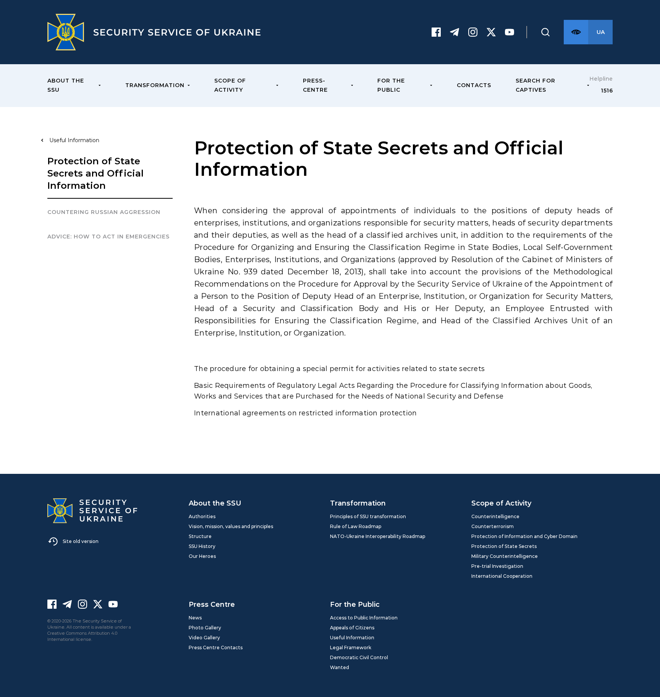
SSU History (202, 546)
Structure (200, 536)
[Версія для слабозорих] (576, 32)
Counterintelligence (495, 516)
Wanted (339, 667)
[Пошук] (545, 32)
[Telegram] (454, 32)
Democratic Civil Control (359, 657)
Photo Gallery (205, 628)
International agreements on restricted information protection (306, 413)
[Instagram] (472, 32)
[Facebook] (436, 32)
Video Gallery (204, 637)
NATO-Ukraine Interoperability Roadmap (377, 536)
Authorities (202, 516)
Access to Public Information (364, 618)
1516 (607, 90)
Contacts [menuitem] (474, 85)
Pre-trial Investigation (497, 566)
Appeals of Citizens (352, 628)
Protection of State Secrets (504, 546)
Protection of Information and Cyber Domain (524, 536)
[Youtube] (509, 32)
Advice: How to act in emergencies (108, 236)
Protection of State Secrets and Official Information (95, 173)
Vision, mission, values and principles (231, 526)
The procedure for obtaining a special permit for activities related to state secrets (340, 369)
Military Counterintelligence (504, 556)
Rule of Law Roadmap (355, 526)
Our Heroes (202, 556)
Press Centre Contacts (216, 647)
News (195, 618)
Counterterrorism (492, 526)
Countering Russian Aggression (103, 212)
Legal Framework (350, 647)
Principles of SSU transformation (368, 516)
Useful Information (352, 637)
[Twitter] (491, 32)
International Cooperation (501, 576)
